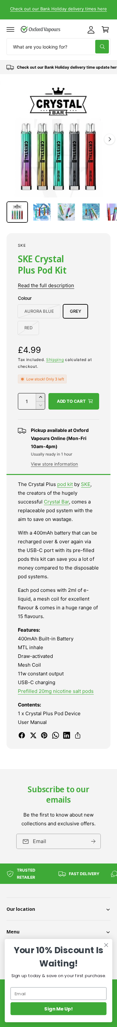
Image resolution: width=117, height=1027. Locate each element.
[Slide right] (109, 139)
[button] (10, 29)
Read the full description (46, 285)
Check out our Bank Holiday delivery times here (58, 8)
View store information (54, 464)
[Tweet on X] (33, 735)
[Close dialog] (106, 945)
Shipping (55, 359)
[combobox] (58, 46)
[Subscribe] (93, 841)
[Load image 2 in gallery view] (42, 212)
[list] (58, 67)
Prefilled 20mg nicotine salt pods (56, 691)
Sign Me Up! (58, 1008)
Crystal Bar (56, 502)
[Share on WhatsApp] (55, 735)
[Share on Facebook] (22, 735)
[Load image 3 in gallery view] (66, 212)
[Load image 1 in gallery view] (17, 212)
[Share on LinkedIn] (67, 735)
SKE (22, 245)
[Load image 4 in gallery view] (91, 212)
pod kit (65, 484)
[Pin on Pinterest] (44, 735)
